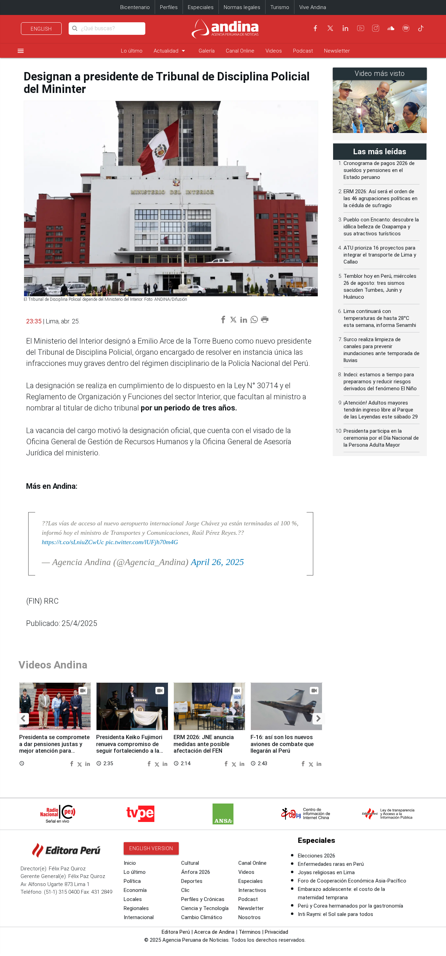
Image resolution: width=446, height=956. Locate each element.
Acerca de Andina (214, 932)
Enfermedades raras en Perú (331, 864)
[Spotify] (406, 28)
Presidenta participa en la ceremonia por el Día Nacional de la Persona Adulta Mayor (381, 438)
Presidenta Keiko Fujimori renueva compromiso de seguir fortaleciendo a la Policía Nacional (129, 747)
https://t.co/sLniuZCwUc (73, 542)
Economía (135, 890)
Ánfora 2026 (195, 872)
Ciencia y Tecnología (205, 908)
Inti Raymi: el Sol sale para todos (335, 914)
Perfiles (169, 7)
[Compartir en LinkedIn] (87, 763)
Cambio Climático (201, 917)
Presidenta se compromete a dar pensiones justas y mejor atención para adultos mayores (54, 747)
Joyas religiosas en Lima (326, 872)
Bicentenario (135, 7)
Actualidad (170, 51)
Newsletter (337, 51)
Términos (250, 932)
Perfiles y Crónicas (202, 899)
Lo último (132, 51)
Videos (274, 51)
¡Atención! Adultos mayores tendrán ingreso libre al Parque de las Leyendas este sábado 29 (381, 410)
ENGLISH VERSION (151, 848)
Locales (133, 899)
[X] (330, 28)
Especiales (201, 7)
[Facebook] (315, 28)
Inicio (130, 863)
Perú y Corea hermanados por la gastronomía (350, 906)
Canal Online (240, 51)
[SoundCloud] (391, 28)
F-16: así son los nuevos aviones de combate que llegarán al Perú (282, 744)
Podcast (303, 51)
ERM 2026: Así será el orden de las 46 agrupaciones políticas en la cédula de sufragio (380, 198)
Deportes (191, 881)
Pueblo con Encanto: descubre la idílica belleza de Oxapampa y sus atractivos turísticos (381, 227)
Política (132, 881)
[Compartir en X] (80, 763)
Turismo (279, 7)
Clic (185, 890)
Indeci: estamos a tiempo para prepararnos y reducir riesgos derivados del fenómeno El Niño (380, 381)
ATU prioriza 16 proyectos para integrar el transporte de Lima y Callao (380, 255)
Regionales (136, 908)
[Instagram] (376, 28)
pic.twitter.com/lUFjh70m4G (142, 542)
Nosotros (249, 917)
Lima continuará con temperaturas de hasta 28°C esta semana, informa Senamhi (380, 318)
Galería (207, 51)
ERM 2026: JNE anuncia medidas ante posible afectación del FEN (204, 744)
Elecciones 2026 (316, 856)
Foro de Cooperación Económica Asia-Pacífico (352, 881)
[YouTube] (361, 28)
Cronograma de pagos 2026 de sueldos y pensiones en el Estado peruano (379, 170)
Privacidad (276, 932)
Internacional (139, 917)
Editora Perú (176, 932)
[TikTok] (421, 28)
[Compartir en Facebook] (72, 763)
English (41, 29)
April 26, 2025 (217, 562)
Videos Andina (52, 665)
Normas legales (242, 7)
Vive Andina (312, 7)
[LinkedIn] (345, 28)
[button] (23, 718)
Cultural (190, 863)
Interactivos (252, 890)
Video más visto (380, 74)
